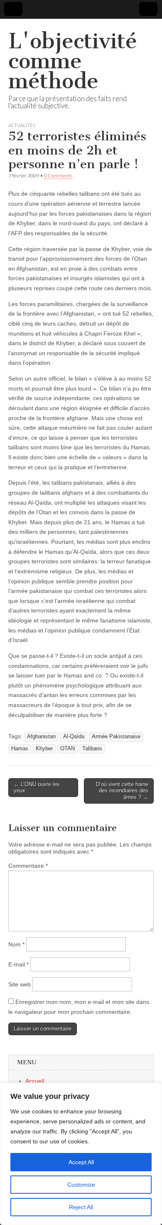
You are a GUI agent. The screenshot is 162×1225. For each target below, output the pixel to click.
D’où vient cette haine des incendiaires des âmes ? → (122, 790)
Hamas (19, 749)
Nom (16, 944)
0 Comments (58, 175)
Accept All (81, 1162)
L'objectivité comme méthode (72, 61)
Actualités (21, 125)
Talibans (92, 749)
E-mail (18, 964)
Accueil (34, 1081)
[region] (81, 1154)
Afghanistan (41, 736)
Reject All (81, 1207)
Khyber (44, 749)
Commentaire (28, 865)
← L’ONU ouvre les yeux (37, 787)
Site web (19, 984)
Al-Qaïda (73, 736)
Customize (81, 1184)
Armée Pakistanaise (116, 736)
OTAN (67, 749)
